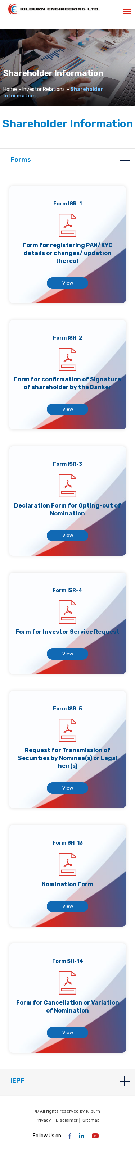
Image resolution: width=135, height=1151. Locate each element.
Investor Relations (43, 89)
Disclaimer (67, 1120)
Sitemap (91, 1120)
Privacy (43, 1120)
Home (10, 89)
